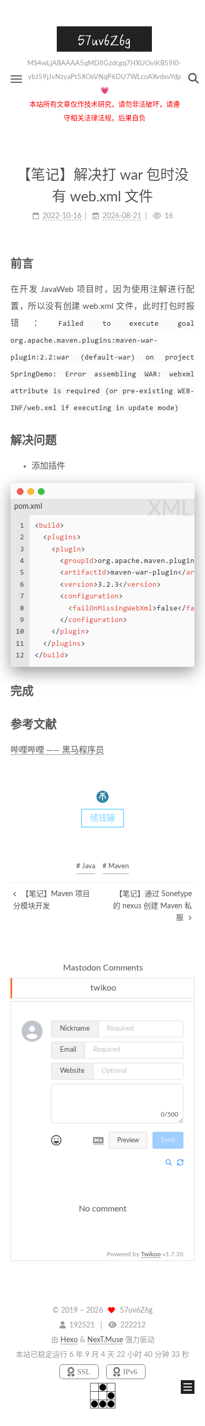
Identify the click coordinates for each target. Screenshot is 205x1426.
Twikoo (151, 1254)
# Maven (115, 866)
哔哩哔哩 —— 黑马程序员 (57, 750)
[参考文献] (188, 724)
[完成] (188, 691)
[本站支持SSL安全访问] (80, 1372)
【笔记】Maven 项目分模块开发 (51, 899)
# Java (85, 866)
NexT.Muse (105, 1340)
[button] (16, 79)
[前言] (188, 263)
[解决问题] (188, 440)
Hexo (69, 1340)
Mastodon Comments (103, 968)
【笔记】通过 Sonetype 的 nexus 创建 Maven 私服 (152, 905)
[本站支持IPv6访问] (126, 1372)
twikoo (103, 988)
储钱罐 (102, 818)
